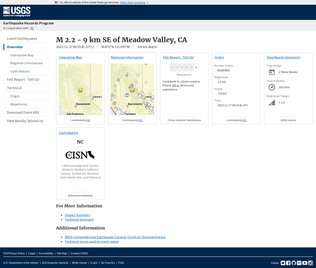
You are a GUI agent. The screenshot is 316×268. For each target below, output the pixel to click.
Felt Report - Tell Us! (23, 79)
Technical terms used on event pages (92, 241)
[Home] (17, 17)
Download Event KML (23, 112)
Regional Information (26, 63)
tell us (176, 85)
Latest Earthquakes (22, 38)
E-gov (94, 262)
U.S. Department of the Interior (20, 262)
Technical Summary (79, 219)
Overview (15, 47)
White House (79, 262)
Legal (31, 253)
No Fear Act (108, 262)
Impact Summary (77, 215)
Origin (15, 96)
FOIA (121, 262)
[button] (80, 89)
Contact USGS (79, 253)
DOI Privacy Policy (14, 253)
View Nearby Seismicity (25, 120)
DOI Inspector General (55, 262)
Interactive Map (22, 55)
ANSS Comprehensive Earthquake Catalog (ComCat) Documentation (115, 237)
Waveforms (18, 104)
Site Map (62, 253)
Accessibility (46, 253)
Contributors (20, 71)
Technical (14, 87)
